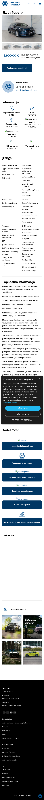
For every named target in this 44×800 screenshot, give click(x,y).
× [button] (39, 379)
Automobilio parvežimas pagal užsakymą (16, 723)
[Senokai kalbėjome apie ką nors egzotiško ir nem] (11, 653)
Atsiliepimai (6, 770)
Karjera (5, 774)
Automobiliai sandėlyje (10, 760)
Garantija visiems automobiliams (22, 477)
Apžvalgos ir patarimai (10, 781)
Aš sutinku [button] (23, 408)
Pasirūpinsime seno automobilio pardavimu (22, 522)
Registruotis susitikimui (17, 68)
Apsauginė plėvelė (8, 752)
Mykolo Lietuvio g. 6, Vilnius (11, 705)
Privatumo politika (8, 777)
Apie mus (5, 766)
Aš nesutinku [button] (23, 414)
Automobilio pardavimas (11, 738)
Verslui (4, 734)
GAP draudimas (7, 744)
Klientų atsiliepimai (22, 505)
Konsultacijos (7, 719)
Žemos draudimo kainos (22, 464)
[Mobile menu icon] (40, 3)
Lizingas (5, 727)
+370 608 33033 (7, 691)
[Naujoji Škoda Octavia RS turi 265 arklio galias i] (32, 653)
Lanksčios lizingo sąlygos (22, 446)
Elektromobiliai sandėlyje (11, 756)
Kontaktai (5, 785)
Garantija (5, 748)
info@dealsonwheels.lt (27, 90)
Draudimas (6, 731)
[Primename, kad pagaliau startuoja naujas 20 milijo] (32, 627)
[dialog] (22, 400)
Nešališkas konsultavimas (22, 491)
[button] (22, 419)
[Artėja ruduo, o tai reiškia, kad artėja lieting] (11, 627)
